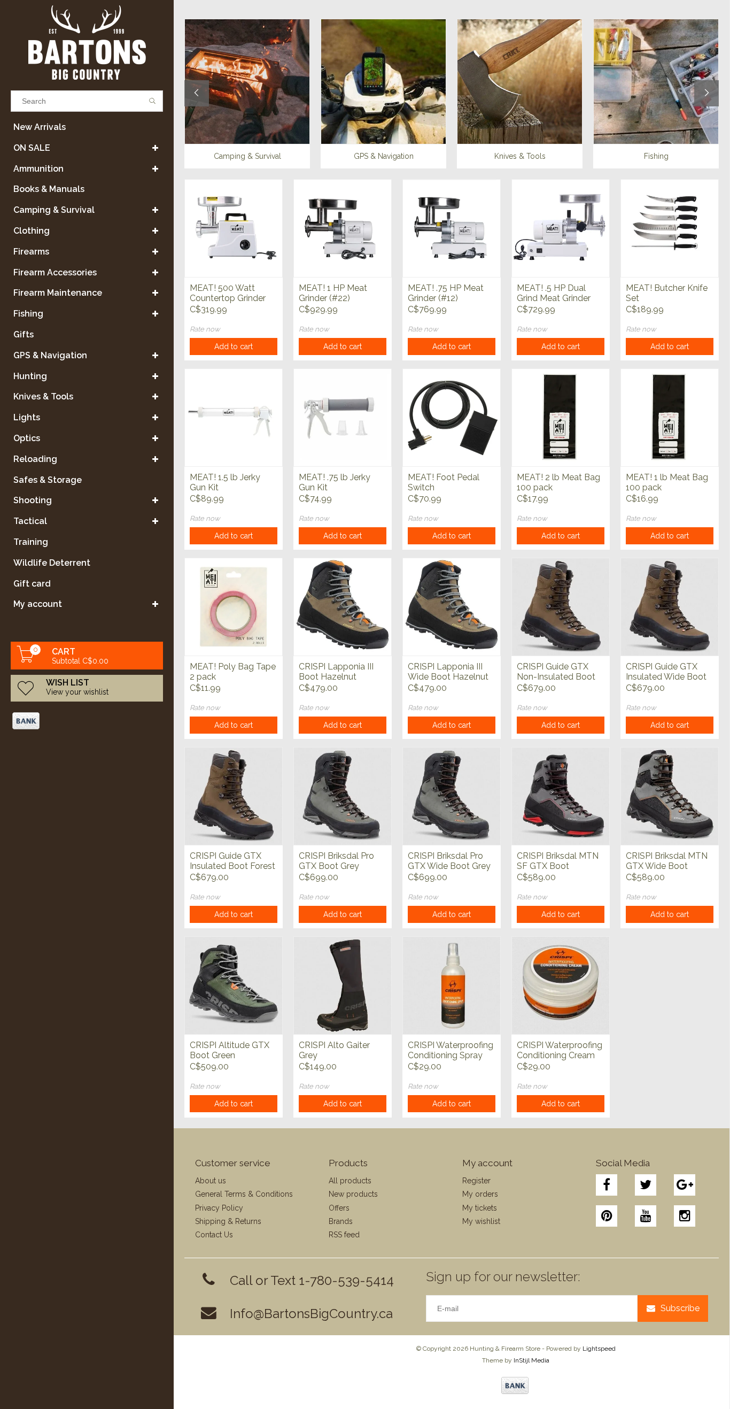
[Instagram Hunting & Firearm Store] (684, 1216)
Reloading (35, 459)
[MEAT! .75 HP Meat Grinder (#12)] (451, 228)
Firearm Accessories (55, 272)
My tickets (479, 1208)
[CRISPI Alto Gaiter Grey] (342, 985)
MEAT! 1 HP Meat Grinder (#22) (333, 293)
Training (30, 542)
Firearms (31, 252)
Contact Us (214, 1234)
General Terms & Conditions (244, 1194)
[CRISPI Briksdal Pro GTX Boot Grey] (342, 796)
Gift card (32, 584)
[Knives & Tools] (520, 81)
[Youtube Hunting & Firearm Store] (645, 1216)
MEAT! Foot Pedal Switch (443, 482)
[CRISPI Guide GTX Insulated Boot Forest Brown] (233, 796)
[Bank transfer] (25, 720)
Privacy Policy (219, 1208)
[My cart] (25, 660)
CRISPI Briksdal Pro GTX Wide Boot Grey (449, 861)
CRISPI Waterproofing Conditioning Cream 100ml (559, 1050)
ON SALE (31, 148)
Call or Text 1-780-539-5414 (312, 1280)
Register (476, 1180)
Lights (26, 417)
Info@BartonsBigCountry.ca (311, 1313)
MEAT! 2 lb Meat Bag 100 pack (558, 482)
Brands (341, 1221)
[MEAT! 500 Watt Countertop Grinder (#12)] (233, 228)
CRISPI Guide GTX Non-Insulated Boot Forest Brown (556, 672)
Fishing (28, 314)
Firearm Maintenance (57, 293)
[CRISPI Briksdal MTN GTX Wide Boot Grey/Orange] (669, 796)
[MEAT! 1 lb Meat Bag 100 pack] (669, 417)
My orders (480, 1194)
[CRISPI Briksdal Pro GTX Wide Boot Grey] (451, 796)
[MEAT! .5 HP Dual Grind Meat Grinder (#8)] (560, 228)
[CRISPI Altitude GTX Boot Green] (233, 985)
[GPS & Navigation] (383, 81)
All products (350, 1180)
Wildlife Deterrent (51, 563)
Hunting (30, 376)
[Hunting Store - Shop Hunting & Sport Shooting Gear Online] (87, 42)
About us (210, 1180)
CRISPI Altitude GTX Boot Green (229, 1050)
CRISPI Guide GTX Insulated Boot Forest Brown (232, 861)
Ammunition (38, 169)
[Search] (152, 101)
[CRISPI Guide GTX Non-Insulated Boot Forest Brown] (560, 607)
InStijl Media (531, 1360)
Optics (26, 438)
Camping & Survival (54, 210)
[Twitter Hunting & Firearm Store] (645, 1185)
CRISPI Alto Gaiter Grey (334, 1050)
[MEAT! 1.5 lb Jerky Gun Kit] (233, 417)
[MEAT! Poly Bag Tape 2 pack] (233, 607)
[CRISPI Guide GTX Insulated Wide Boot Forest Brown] (669, 607)
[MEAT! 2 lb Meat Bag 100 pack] (560, 417)
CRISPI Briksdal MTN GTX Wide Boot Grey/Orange (667, 861)
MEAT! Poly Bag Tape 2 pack (233, 671)
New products (353, 1194)
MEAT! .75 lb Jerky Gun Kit (334, 482)
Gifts (23, 334)
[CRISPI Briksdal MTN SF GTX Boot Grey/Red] (560, 796)
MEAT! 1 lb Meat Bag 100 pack (667, 482)
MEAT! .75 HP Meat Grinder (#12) (446, 293)
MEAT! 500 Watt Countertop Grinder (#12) (228, 293)
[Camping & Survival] (247, 81)
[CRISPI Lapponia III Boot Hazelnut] (342, 607)
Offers (339, 1208)
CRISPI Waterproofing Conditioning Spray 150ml (450, 1050)
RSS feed (344, 1234)
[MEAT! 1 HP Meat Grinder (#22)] (342, 228)
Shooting (32, 500)
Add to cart (233, 346)
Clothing (31, 231)
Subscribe (680, 1308)
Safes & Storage (47, 480)
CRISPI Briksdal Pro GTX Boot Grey (336, 861)
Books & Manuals (48, 189)
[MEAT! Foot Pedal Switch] (451, 417)
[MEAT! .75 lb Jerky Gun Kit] (342, 417)
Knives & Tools (43, 396)
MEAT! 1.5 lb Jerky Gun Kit (225, 482)
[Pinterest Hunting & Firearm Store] (606, 1216)
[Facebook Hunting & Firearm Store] (606, 1185)
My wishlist (481, 1221)
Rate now (205, 329)
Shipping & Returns (228, 1221)
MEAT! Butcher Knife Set (667, 293)
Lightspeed (599, 1348)
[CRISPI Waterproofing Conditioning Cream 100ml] (560, 985)
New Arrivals (39, 127)
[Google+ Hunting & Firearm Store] (684, 1185)
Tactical (30, 521)
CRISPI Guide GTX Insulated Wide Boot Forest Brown (666, 672)
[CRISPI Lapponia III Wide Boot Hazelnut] (451, 607)
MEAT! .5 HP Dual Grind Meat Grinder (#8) (554, 293)
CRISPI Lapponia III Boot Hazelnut (336, 671)
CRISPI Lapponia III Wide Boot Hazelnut (448, 671)
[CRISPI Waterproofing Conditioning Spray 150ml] (451, 985)
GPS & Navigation (50, 355)
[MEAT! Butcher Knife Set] (669, 228)
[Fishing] (656, 81)
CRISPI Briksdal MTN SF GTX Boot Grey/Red (558, 861)
